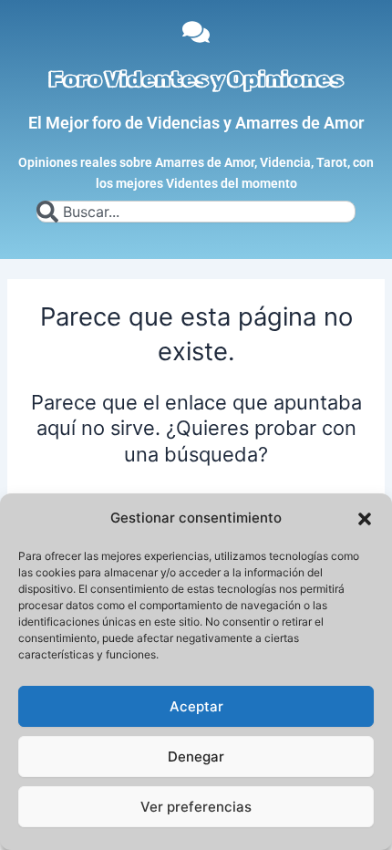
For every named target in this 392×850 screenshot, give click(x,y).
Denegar (196, 756)
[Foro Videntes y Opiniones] (196, 32)
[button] (365, 519)
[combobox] (196, 212)
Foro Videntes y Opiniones (196, 79)
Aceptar (196, 706)
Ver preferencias (196, 806)
